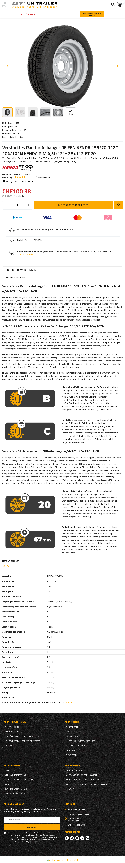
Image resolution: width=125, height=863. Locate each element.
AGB (7, 784)
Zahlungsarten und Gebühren (19, 780)
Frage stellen (15, 277)
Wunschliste (72, 736)
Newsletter (72, 755)
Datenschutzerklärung (16, 789)
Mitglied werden (14, 803)
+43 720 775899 (25, 254)
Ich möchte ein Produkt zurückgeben (22, 741)
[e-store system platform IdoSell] (62, 860)
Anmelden (32, 827)
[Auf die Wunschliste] (118, 205)
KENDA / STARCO (22, 174)
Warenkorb (71, 732)
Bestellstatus (12, 727)
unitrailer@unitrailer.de (80, 814)
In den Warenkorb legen (73, 205)
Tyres (9, 566)
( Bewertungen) (43, 177)
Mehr (68, 702)
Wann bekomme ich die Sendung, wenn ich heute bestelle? (45, 229)
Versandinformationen (16, 775)
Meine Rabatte (73, 750)
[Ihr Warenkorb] (120, 4)
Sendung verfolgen (14, 732)
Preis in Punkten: (25, 240)
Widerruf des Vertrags (16, 794)
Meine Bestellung (15, 722)
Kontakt (9, 746)
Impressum (10, 770)
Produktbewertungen (20, 270)
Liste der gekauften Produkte (80, 741)
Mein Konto (72, 722)
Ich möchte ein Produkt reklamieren (22, 736)
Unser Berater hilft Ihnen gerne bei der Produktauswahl (64, 253)
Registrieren (72, 727)
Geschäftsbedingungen (77, 746)
